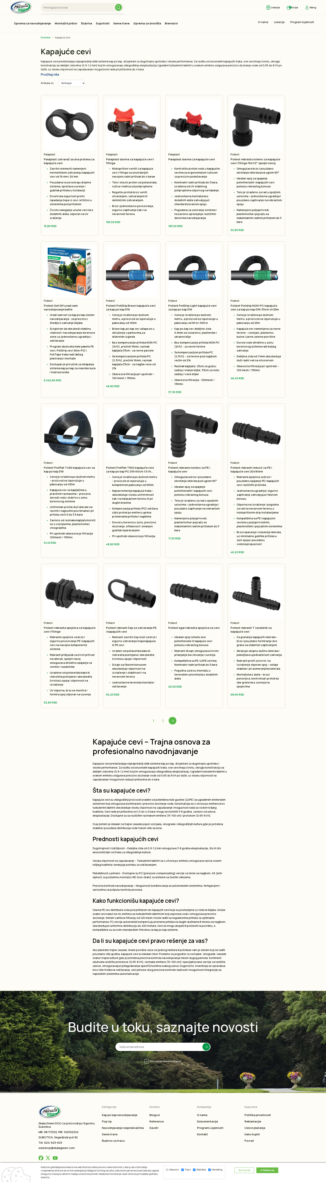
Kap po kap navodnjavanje (119, 1115)
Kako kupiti (252, 1134)
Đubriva (86, 23)
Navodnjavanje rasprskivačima (123, 1128)
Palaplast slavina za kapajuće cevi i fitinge (130, 161)
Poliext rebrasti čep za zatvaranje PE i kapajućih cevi (131, 630)
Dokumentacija (207, 1121)
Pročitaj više (50, 74)
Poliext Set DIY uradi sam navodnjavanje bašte (61, 307)
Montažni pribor (66, 23)
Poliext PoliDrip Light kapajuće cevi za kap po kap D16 (192, 307)
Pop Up (107, 1121)
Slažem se (268, 1170)
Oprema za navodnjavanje (32, 23)
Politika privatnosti (257, 1115)
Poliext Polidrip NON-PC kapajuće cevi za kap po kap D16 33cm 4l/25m (255, 307)
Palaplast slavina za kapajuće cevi (191, 159)
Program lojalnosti (302, 22)
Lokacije (279, 22)
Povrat (249, 1141)
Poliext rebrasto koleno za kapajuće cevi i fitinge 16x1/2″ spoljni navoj (255, 161)
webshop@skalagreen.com (56, 1148)
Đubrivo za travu (113, 1141)
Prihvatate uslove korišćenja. (165, 1061)
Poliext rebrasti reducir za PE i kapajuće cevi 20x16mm (251, 469)
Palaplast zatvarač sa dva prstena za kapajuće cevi (69, 161)
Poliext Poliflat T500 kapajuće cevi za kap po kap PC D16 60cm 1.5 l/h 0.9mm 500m (130, 469)
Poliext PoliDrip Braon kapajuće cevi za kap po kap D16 (130, 307)
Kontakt (202, 1134)
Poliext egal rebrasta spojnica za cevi (194, 628)
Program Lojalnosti (210, 1128)
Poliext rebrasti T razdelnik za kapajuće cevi (251, 630)
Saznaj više (244, 1170)
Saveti (153, 1128)
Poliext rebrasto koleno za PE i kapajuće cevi (189, 469)
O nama (263, 22)
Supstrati (102, 23)
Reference (156, 1121)
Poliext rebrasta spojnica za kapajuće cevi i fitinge (69, 630)
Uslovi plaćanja (254, 1128)
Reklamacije (252, 1121)
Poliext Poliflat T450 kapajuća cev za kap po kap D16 (69, 469)
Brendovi (171, 23)
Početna (45, 37)
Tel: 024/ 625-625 (50, 1143)
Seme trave (121, 23)
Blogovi (154, 1115)
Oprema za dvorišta (147, 23)
